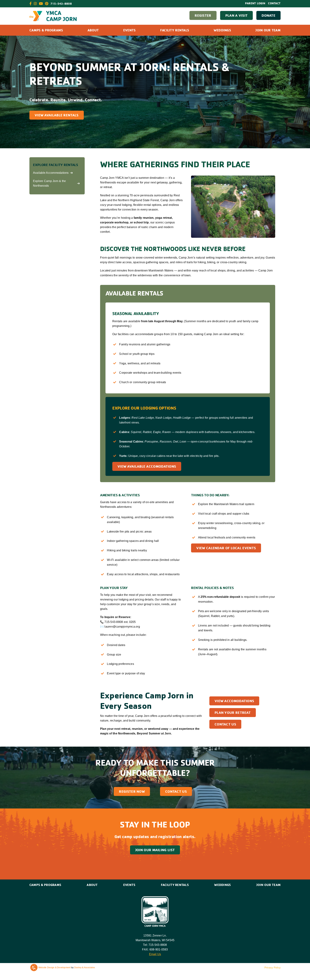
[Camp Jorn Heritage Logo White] (155, 897)
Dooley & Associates (84, 967)
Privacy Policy (272, 967)
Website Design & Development (54, 967)
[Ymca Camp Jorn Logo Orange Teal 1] (53, 12)
